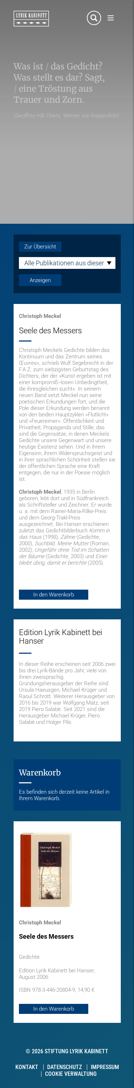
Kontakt (26, 1067)
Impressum (105, 1067)
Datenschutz (64, 1067)
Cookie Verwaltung (70, 1073)
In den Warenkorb (53, 594)
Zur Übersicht (40, 246)
